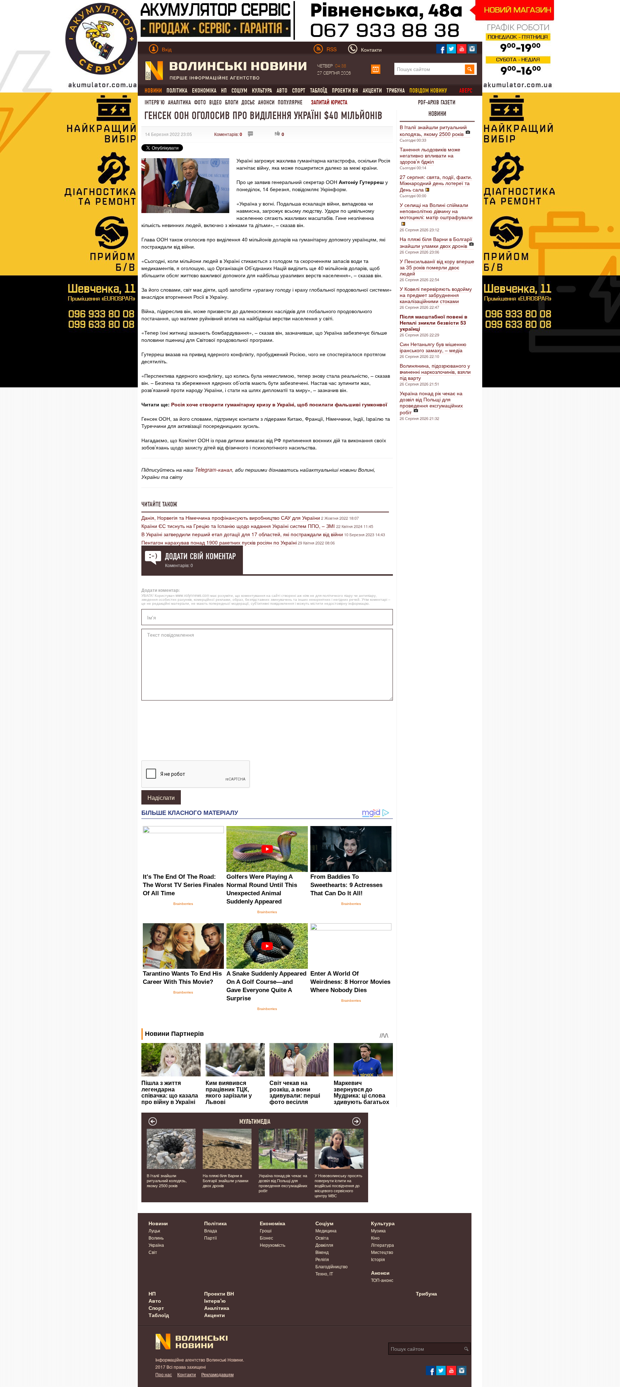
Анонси (266, 102)
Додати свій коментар (200, 556)
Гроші (266, 1230)
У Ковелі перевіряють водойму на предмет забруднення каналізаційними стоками (436, 295)
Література (382, 1245)
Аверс (465, 90)
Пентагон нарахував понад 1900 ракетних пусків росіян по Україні (219, 542)
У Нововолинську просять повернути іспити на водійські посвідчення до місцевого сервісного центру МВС (338, 1185)
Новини (437, 114)
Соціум (239, 90)
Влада (210, 1230)
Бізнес (266, 1238)
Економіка (204, 90)
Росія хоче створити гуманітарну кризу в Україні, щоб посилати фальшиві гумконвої (279, 404)
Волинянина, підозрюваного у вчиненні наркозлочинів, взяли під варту (435, 371)
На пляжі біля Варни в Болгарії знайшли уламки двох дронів (436, 242)
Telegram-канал (213, 469)
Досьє (248, 102)
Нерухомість (272, 1245)
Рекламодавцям (217, 1374)
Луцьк (154, 1230)
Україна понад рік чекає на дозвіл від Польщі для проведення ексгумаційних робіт (431, 403)
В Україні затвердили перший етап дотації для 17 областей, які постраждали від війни (242, 534)
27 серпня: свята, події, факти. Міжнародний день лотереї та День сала (436, 183)
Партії (210, 1238)
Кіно (375, 1238)
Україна (156, 1245)
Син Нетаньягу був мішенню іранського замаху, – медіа (433, 347)
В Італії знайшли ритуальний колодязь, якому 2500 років (433, 130)
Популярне (290, 102)
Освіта (322, 1238)
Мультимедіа (255, 1122)
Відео (215, 102)
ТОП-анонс (382, 1280)
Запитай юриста (329, 102)
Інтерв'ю (155, 102)
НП (224, 90)
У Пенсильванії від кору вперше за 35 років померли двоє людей (437, 267)
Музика (378, 1230)
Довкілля (324, 1245)
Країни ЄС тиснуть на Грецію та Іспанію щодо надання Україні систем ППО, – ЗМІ (238, 525)
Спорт (298, 90)
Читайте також (159, 504)
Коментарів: (228, 134)
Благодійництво (331, 1266)
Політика (176, 90)
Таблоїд (318, 90)
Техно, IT (324, 1273)
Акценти (372, 90)
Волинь (156, 1238)
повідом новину (428, 90)
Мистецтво (382, 1252)
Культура (262, 90)
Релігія (322, 1259)
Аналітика (179, 102)
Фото (200, 102)
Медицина (326, 1230)
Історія (378, 1259)
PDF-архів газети (436, 102)
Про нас (163, 1374)
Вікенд (322, 1252)
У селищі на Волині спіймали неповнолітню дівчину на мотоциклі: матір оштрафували (436, 211)
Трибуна (395, 90)
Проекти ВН (345, 90)
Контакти (186, 1374)
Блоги (231, 102)
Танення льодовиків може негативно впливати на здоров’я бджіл (430, 155)
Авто (282, 90)
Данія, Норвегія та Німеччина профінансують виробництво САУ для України (230, 517)
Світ (153, 1252)
